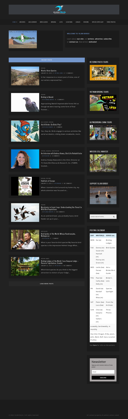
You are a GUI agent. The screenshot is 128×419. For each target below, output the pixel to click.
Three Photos (111, 22)
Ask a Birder (33, 22)
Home (14, 22)
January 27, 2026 (46, 183)
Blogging (48, 151)
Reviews (86, 22)
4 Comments (56, 156)
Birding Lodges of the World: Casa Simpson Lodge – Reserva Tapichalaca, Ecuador (60, 262)
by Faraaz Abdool (48, 100)
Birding (53, 22)
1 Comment (59, 127)
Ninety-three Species (49, 70)
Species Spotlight (98, 22)
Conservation (55, 151)
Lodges (78, 22)
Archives (22, 22)
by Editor (46, 156)
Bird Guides (44, 22)
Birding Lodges (45, 258)
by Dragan (58, 183)
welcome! (93, 42)
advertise (99, 39)
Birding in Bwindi (47, 97)
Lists (61, 22)
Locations (69, 22)
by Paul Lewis (59, 73)
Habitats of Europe (48, 181)
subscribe (108, 39)
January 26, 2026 (46, 266)
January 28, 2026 (46, 73)
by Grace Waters (48, 212)
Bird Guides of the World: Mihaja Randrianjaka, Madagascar (58, 234)
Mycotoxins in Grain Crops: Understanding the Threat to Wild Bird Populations (61, 208)
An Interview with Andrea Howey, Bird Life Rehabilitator (61, 153)
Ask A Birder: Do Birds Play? (51, 124)
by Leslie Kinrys (48, 127)
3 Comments (60, 100)
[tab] (46, 59)
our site (80, 39)
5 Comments (69, 73)
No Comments (68, 183)
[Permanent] (25, 85)
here (95, 345)
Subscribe (103, 378)
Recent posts (47, 60)
